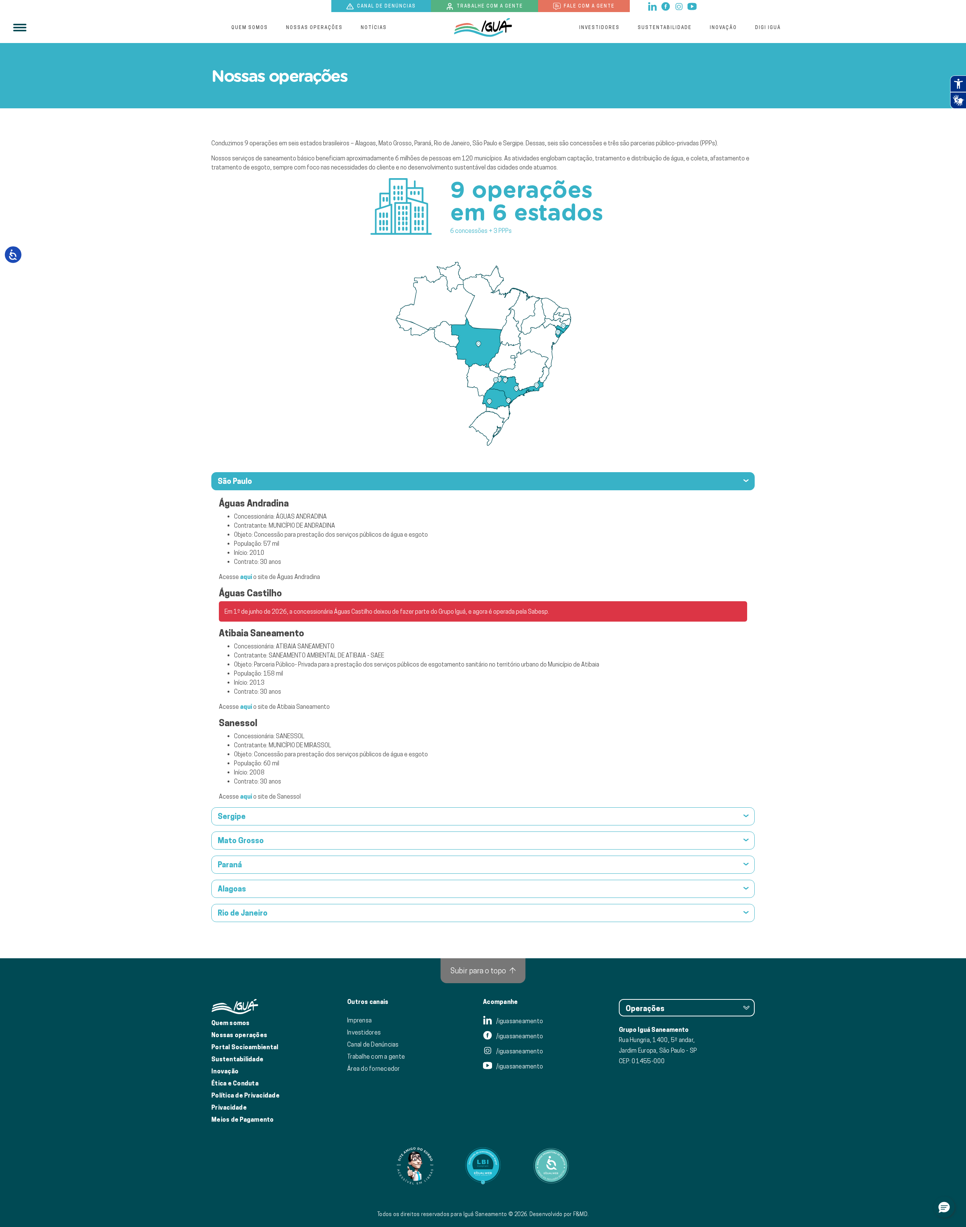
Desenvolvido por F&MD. (559, 1214)
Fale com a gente (588, 6)
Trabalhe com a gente (489, 6)
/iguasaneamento (519, 1021)
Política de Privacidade (245, 1095)
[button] (944, 1207)
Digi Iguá (768, 27)
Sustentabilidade (665, 27)
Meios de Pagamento (242, 1119)
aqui (246, 576)
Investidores (599, 27)
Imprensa (359, 1020)
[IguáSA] (483, 27)
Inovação (723, 27)
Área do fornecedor (373, 1068)
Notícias (374, 27)
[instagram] (679, 5)
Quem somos (249, 27)
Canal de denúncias (385, 6)
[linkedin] (653, 5)
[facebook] (666, 5)
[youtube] (692, 5)
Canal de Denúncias (373, 1044)
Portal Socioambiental (244, 1047)
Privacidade (229, 1107)
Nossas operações (314, 27)
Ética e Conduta (234, 1083)
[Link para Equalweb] (483, 1166)
